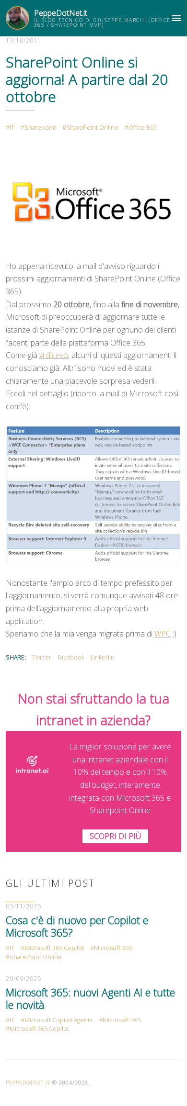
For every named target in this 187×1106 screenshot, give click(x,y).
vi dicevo (53, 355)
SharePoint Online (92, 127)
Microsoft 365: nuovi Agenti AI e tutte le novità (90, 998)
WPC (162, 633)
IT (12, 127)
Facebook (71, 657)
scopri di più (115, 836)
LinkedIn (103, 657)
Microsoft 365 (113, 948)
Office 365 (142, 127)
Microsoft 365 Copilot (54, 948)
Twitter (41, 657)
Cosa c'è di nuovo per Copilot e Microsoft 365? (77, 926)
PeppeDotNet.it (60, 13)
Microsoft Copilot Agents (58, 1020)
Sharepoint (40, 127)
